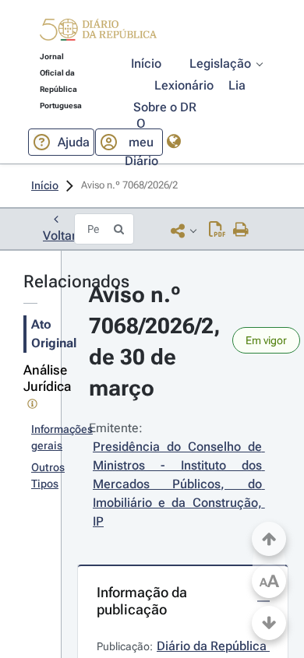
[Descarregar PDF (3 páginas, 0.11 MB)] (217, 230)
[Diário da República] (98, 33)
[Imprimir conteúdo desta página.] (241, 230)
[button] (98, 32)
